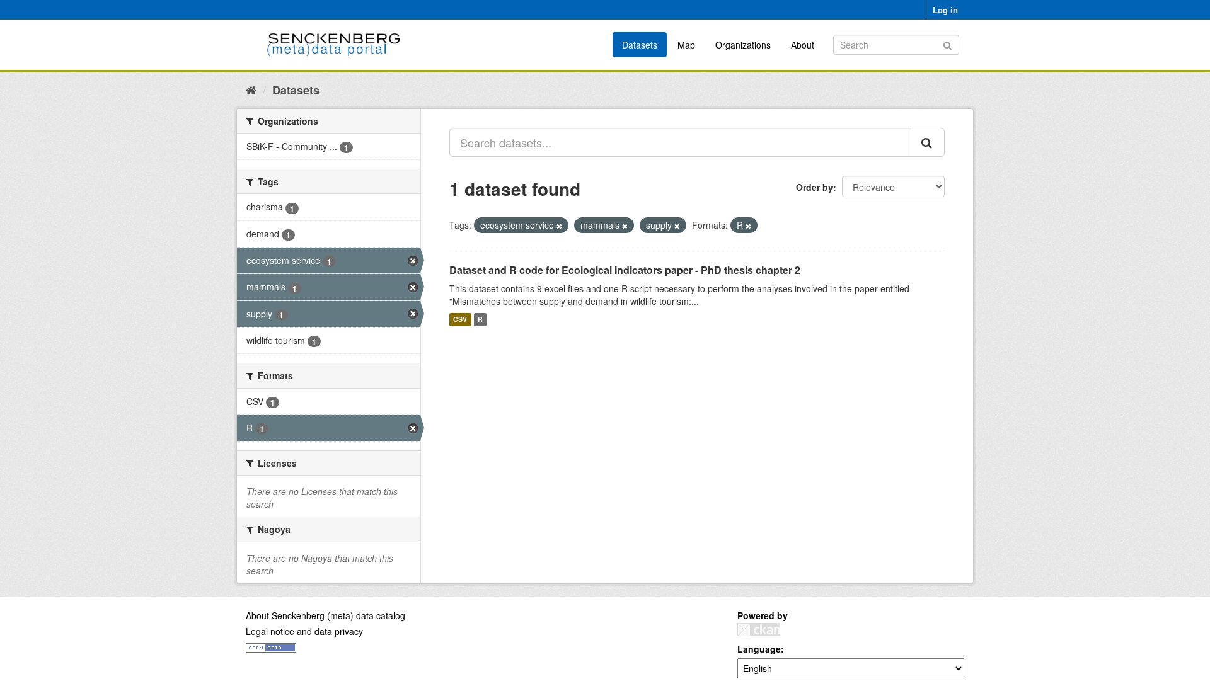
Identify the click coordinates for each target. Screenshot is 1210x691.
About (802, 44)
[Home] (251, 89)
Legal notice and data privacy (304, 631)
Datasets (639, 44)
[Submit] (947, 43)
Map (686, 44)
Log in (945, 10)
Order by (814, 187)
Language (759, 648)
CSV (460, 319)
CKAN (758, 629)
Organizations (743, 44)
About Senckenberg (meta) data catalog (325, 615)
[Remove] (559, 225)
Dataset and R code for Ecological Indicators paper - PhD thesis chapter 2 (624, 270)
